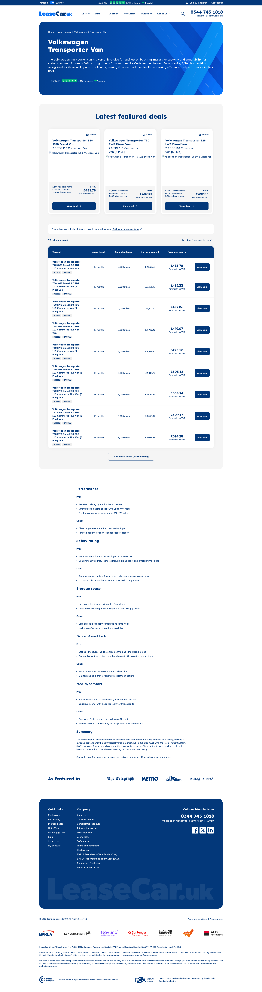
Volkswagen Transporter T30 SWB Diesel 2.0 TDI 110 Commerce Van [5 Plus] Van (66, 285)
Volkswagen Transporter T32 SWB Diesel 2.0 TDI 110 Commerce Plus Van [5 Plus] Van (67, 414)
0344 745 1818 (197, 816)
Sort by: (186, 240)
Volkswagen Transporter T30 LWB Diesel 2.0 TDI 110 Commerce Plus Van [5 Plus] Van (67, 435)
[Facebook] (195, 830)
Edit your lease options (125, 229)
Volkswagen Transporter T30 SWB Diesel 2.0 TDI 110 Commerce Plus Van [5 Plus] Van (67, 371)
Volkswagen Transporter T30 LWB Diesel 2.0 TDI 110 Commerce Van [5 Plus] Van (66, 349)
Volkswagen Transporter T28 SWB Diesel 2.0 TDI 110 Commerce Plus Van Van (66, 328)
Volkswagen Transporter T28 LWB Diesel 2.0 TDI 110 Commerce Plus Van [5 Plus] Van (67, 392)
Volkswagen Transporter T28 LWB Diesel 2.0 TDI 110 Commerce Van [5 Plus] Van (66, 306)
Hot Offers (130, 13)
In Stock (113, 13)
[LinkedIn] (210, 830)
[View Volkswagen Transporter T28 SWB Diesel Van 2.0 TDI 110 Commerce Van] (74, 166)
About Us (162, 13)
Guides (145, 13)
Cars (84, 13)
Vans (97, 13)
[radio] (43, 2)
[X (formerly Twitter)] (203, 830)
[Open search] (183, 13)
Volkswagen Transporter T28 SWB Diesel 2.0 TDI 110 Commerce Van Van (66, 265)
